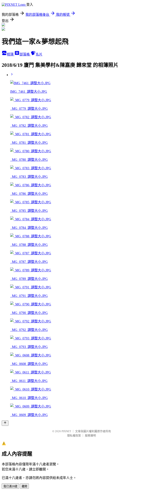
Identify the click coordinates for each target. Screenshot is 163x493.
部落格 (25, 54)
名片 (39, 54)
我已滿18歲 (10, 486)
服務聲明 (90, 435)
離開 (24, 486)
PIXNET (66, 431)
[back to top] (5, 423)
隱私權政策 (74, 435)
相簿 (10, 54)
